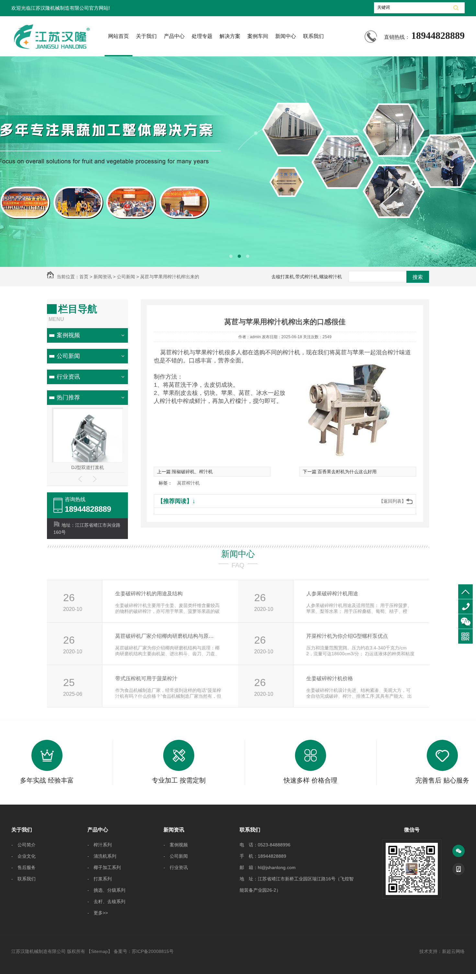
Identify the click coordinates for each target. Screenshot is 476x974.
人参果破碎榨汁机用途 (332, 593)
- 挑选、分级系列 (106, 890)
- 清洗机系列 (101, 856)
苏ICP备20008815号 (153, 951)
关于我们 (146, 36)
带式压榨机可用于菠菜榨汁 (146, 678)
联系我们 (313, 36)
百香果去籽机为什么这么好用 (347, 471)
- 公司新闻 (176, 856)
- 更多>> (97, 912)
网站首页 (118, 36)
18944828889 (465, 606)
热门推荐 (68, 397)
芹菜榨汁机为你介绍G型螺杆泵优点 (347, 636)
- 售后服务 (23, 867)
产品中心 (174, 36)
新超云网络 (453, 951)
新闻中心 (285, 36)
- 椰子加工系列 (104, 867)
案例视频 (68, 335)
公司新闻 (68, 356)
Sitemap (99, 951)
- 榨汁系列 (99, 844)
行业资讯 (68, 376)
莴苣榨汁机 (188, 483)
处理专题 (202, 36)
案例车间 (257, 36)
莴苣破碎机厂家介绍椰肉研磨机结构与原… (164, 636)
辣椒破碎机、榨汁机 (192, 471)
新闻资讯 (174, 829)
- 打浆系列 (99, 878)
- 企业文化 (23, 856)
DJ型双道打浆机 (87, 467)
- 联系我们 (23, 878)
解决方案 (230, 36)
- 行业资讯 (176, 867)
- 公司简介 (23, 844)
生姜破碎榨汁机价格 (329, 678)
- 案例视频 (176, 844)
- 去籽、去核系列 (106, 901)
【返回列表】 (392, 501)
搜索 (418, 277)
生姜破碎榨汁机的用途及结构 (149, 593)
